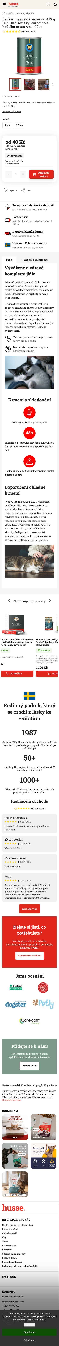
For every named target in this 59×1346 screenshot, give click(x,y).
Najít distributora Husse (29, 955)
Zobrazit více (29, 908)
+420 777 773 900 (10, 1305)
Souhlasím (29, 1332)
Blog (4, 1237)
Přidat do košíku (43, 174)
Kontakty (7, 1249)
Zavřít (49, 199)
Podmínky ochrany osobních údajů (19, 1266)
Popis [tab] (9, 259)
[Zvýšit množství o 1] (23, 174)
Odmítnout (29, 1340)
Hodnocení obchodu (29, 801)
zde (44, 1319)
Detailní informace (11, 111)
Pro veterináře (9, 1245)
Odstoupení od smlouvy (14, 1253)
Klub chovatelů (9, 1233)
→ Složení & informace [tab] (34, 259)
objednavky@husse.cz (13, 1301)
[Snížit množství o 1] (8, 174)
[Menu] (4, 4)
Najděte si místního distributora (17, 1225)
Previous (9, 601)
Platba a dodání (9, 1257)
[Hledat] (48, 4)
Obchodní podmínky (12, 1262)
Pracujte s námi (29, 1065)
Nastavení (29, 1325)
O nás (5, 1241)
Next (50, 601)
